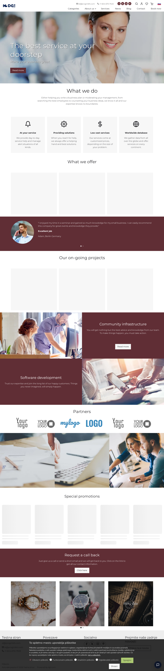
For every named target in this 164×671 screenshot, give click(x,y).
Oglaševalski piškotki (109, 660)
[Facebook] (119, 3)
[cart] (151, 4)
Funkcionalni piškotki (63, 660)
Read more (18, 70)
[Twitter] (122, 3)
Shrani (114, 666)
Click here (82, 570)
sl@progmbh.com (86, 4)
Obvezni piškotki (40, 660)
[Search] (136, 4)
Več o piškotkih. (94, 655)
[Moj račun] (141, 4)
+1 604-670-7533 (106, 4)
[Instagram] (126, 3)
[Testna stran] (13, 5)
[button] (80, 246)
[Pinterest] (129, 3)
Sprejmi (127, 660)
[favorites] (146, 4)
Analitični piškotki (85, 660)
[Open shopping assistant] (157, 664)
